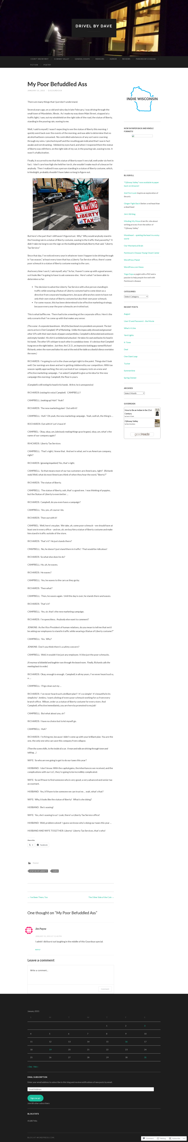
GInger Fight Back (132, 203)
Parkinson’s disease (146, 59)
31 (145, 1057)
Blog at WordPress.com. (41, 1137)
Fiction (34, 65)
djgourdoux (55, 90)
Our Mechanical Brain (133, 245)
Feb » (36, 1066)
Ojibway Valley (61, 59)
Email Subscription (37, 1077)
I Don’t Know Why (39, 59)
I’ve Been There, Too (37, 897)
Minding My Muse (132, 221)
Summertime (129, 370)
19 (50, 1049)
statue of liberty (38, 871)
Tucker (127, 363)
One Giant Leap (130, 356)
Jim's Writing (129, 214)
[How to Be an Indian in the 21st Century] (157, 415)
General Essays (82, 59)
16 (126, 1041)
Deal (126, 349)
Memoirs (100, 59)
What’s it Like (130, 328)
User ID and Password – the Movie (139, 321)
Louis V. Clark (130, 416)
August (127, 314)
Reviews (126, 59)
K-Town (127, 342)
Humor (113, 59)
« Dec (29, 1066)
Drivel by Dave (94, 26)
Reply (38, 950)
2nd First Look (130, 193)
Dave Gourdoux (130, 424)
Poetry (47, 65)
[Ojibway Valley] (157, 426)
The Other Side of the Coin (101, 897)
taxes (55, 871)
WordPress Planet (132, 260)
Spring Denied (130, 377)
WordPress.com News (134, 267)
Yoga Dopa (129, 274)
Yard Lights (129, 335)
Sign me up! (35, 1098)
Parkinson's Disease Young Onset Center (141, 253)
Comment (105, 989)
